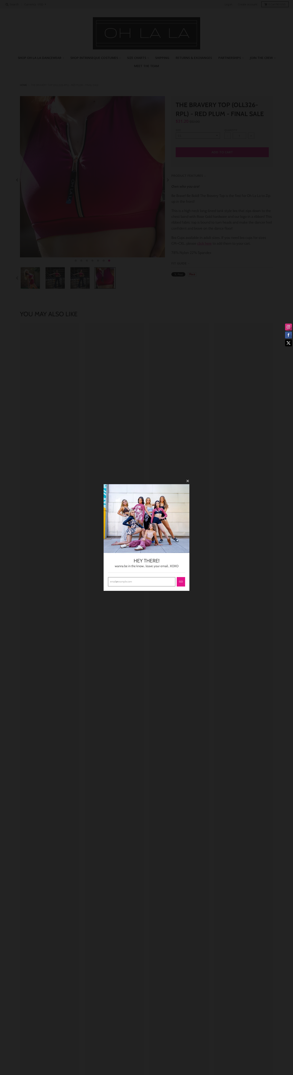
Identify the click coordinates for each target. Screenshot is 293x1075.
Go (181, 581)
